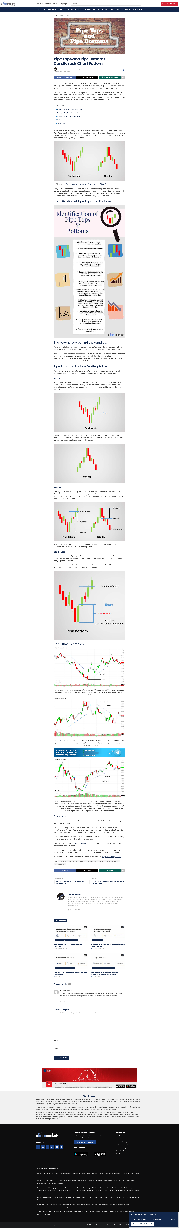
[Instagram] (47, 1147)
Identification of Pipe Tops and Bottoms (69, 109)
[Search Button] (139, 4)
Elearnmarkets (64, 69)
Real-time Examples (63, 120)
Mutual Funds (114, 10)
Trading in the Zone (69, 1207)
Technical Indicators (72, 1197)
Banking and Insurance (124, 1197)
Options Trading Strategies (84, 1188)
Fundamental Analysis (83, 10)
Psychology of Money (68, 1204)
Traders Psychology (108, 1190)
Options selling (97, 1188)
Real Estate (135, 1197)
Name (56, 1040)
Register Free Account (85, 1142)
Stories (55, 4)
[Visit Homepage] (8, 3)
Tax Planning (128, 1188)
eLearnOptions (67, 1212)
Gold (38, 1200)
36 (104, 949)
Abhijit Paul (95, 1173)
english (101, 861)
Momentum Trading (70, 1181)
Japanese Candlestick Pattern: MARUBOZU (86, 184)
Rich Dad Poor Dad (55, 1204)
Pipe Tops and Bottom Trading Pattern (69, 116)
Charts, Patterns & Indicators (108, 69)
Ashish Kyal (76, 1173)
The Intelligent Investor (83, 1204)
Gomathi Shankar (72, 1176)
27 (66, 949)
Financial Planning (66, 10)
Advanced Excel (130, 1181)
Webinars (48, 4)
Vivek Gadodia (134, 1173)
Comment (58, 1017)
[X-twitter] (43, 1147)
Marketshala (125, 10)
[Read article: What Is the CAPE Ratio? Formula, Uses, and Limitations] (71, 961)
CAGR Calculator (47, 1212)
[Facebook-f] (38, 1147)
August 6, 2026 (96, 976)
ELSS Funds (112, 1197)
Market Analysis (97, 940)
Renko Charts (89, 1190)
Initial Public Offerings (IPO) (45, 1197)
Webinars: (40, 1188)
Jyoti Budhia (125, 1173)
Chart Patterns (93, 1197)
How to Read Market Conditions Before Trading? (68, 945)
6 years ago (76, 991)
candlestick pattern (79, 861)
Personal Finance (136, 1195)
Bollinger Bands (113, 1195)
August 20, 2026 (59, 949)
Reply (63, 1001)
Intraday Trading (58, 1195)
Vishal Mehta (41, 1176)
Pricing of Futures (124, 1195)
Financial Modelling (92, 1195)
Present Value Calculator (97, 1212)
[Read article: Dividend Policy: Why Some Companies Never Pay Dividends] (108, 933)
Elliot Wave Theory (118, 1181)
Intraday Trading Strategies (66, 1188)
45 (66, 976)
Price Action (107, 1188)
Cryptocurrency (42, 1183)
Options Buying (41, 1190)
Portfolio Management (64, 1190)
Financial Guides (119, 1225)
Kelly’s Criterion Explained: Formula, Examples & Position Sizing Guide (104, 973)
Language (63, 4)
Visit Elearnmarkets (93, 1225)
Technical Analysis (100, 10)
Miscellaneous (137, 10)
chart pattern (92, 861)
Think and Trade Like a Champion (119, 1204)
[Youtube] (57, 1147)
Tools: (39, 1212)
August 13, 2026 (96, 949)
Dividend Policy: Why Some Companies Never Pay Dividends (108, 945)
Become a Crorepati (43, 1214)
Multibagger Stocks (133, 1190)
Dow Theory (58, 1181)
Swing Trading (80, 1195)
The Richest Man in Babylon (100, 1204)
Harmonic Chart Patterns (95, 1181)
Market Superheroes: (43, 1173)
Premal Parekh (85, 1173)
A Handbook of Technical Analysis (143, 1214)
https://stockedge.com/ (111, 857)
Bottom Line (61, 123)
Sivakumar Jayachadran (112, 1173)
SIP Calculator (58, 1212)
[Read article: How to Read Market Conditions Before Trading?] (71, 933)
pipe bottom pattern (112, 861)
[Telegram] (61, 1147)
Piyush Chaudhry (51, 1176)
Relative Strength (117, 1188)
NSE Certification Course (55, 1183)
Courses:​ (39, 1181)
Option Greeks (103, 1197)
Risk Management (78, 1190)
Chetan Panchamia (65, 1173)
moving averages (81, 843)
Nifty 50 (63, 740)
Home (55, 15)
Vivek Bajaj (55, 1173)
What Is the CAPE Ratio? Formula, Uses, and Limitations (70, 973)
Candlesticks (83, 1197)
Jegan (101, 1173)
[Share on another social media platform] (123, 77)
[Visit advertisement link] (89, 752)
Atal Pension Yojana (112, 1212)
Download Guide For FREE (142, 1224)
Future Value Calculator (81, 1212)
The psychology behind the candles (68, 113)
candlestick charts (65, 861)
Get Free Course (169, 4)
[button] (153, 1214)
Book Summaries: (42, 1204)
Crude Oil (98, 1190)
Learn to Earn (80, 1207)
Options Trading (49, 1181)
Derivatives (52, 10)
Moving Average (121, 1190)
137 (103, 976)
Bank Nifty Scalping (50, 1188)
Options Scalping (70, 1195)
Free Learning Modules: (44, 1195)
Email (56, 1049)
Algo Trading (108, 1181)
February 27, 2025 (77, 69)
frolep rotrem (65, 991)
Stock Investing (81, 1181)
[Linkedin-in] (52, 1147)
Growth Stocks (52, 1190)
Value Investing (59, 1197)
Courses (40, 4)
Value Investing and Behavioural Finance (49, 1207)
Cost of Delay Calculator (127, 1212)
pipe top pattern (60, 864)
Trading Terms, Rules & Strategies (66, 940)
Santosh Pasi (62, 1176)
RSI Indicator (103, 1195)
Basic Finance (41, 10)
